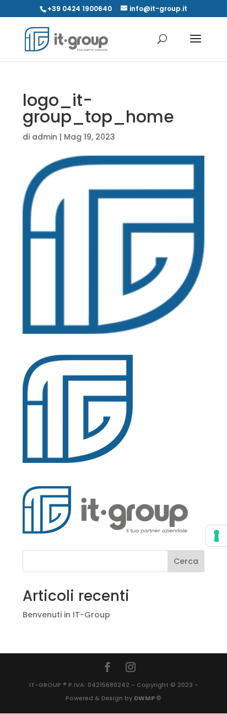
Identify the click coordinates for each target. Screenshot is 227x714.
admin (44, 136)
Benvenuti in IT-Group (66, 614)
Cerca (186, 561)
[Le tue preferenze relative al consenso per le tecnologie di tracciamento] (216, 535)
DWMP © (147, 698)
